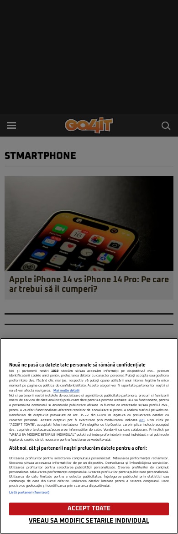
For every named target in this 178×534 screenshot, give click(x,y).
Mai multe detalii (66, 390)
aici (142, 420)
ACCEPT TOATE (89, 509)
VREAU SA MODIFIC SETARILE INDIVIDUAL (89, 521)
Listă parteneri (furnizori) (29, 492)
